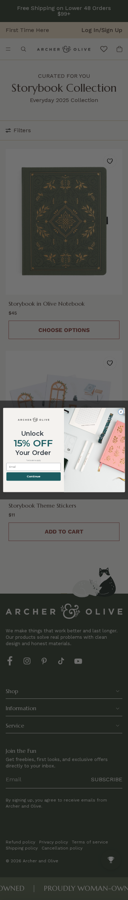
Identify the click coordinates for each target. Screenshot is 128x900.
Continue (33, 476)
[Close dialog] (120, 411)
